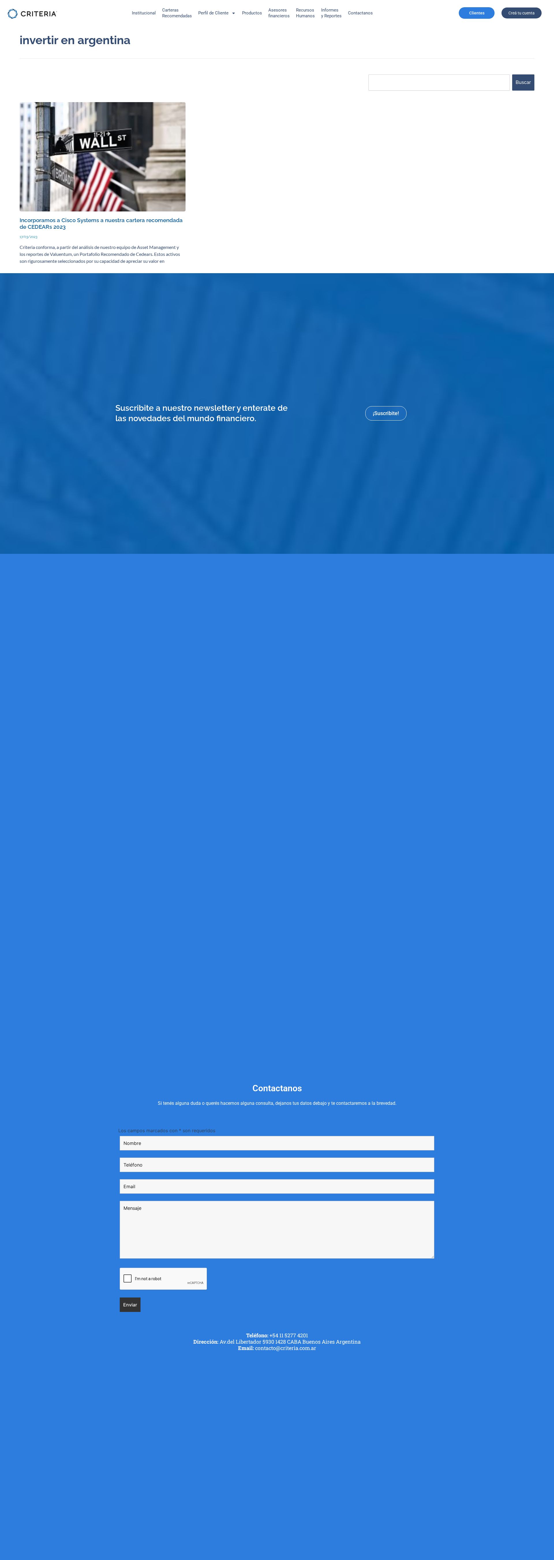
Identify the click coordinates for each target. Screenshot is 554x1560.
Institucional (144, 13)
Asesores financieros (279, 12)
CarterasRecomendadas (177, 12)
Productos (252, 13)
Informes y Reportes (331, 12)
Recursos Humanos (305, 12)
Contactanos (360, 13)
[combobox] (439, 82)
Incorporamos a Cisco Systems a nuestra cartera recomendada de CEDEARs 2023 (101, 223)
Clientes (476, 13)
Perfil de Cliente (213, 13)
